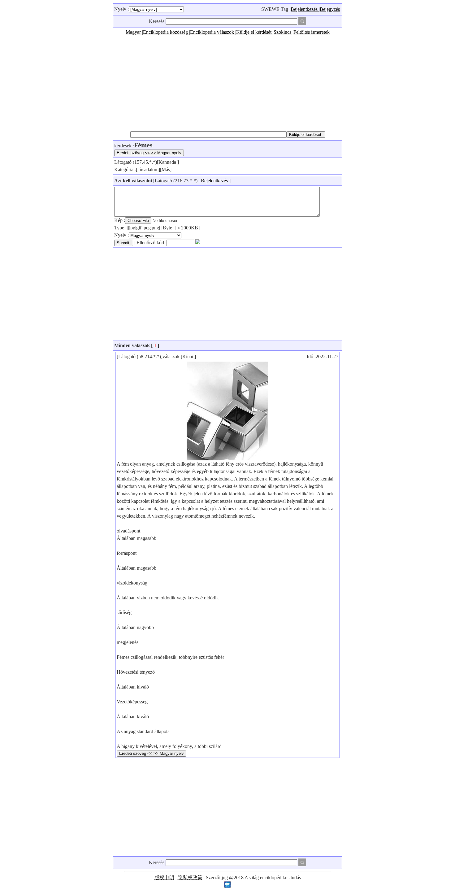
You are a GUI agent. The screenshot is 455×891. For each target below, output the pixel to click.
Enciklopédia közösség (166, 32)
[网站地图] (227, 886)
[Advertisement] (227, 83)
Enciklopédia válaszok (212, 32)
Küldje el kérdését (254, 32)
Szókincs (283, 32)
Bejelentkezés (305, 9)
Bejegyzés (330, 9)
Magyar (134, 32)
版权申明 (164, 877)
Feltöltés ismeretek (311, 32)
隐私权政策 (190, 877)
